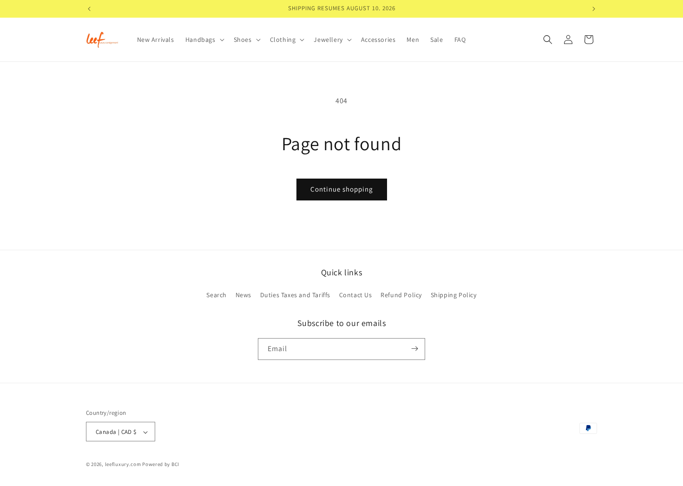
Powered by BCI (160, 464)
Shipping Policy (454, 295)
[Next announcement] (594, 9)
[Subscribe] (414, 349)
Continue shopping (341, 189)
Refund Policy (401, 295)
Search (216, 295)
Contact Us (355, 295)
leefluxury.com (123, 464)
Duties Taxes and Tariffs (295, 295)
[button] (204, 39)
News (243, 295)
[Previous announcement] (89, 9)
